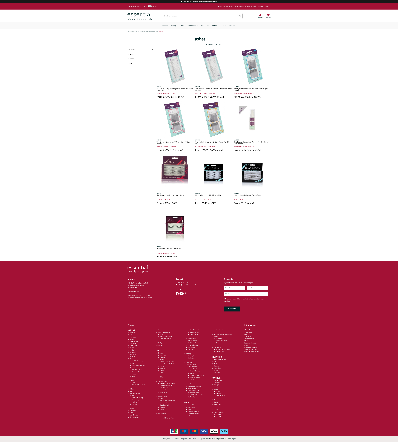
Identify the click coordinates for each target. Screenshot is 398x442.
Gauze (192, 373)
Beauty (174, 26)
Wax (133, 363)
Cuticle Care (220, 351)
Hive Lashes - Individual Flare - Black (170, 195)
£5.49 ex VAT (171, 97)
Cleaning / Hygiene (166, 339)
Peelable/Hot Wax (168, 418)
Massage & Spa (162, 381)
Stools (218, 391)
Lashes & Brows (136, 370)
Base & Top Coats (221, 341)
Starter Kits (189, 362)
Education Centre (250, 343)
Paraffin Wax (194, 334)
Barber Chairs (220, 396)
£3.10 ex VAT (167, 257)
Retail (161, 373)
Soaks (189, 409)
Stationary (135, 402)
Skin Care (135, 404)
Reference (133, 411)
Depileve (133, 350)
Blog (245, 334)
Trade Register (249, 339)
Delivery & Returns (250, 347)
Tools (133, 376)
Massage (134, 374)
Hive (131, 359)
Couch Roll (193, 369)
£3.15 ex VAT (167, 203)
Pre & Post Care (193, 343)
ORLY (131, 391)
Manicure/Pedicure (166, 336)
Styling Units (218, 380)
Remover (163, 407)
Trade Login (248, 336)
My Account (248, 341)
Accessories (163, 390)
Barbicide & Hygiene (194, 386)
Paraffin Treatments (138, 365)
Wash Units (217, 404)
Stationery (191, 384)
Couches (216, 400)
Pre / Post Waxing (137, 361)
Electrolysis (191, 349)
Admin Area (179, 439)
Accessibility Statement (210, 439)
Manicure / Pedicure (138, 372)
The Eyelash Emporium (165, 343)
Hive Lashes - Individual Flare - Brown (248, 195)
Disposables (192, 338)
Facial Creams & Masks (167, 364)
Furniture (205, 26)
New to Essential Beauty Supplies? (243, 6)
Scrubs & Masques (193, 411)
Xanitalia (160, 345)
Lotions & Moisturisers (167, 362)
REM (131, 413)
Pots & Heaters (192, 341)
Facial (133, 367)
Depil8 (132, 348)
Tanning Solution (193, 356)
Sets (189, 416)
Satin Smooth (134, 415)
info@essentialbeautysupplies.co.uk (189, 285)
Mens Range (136, 400)
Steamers (217, 372)
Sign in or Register (136, 6)
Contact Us (248, 332)
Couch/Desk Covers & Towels (197, 395)
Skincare (160, 353)
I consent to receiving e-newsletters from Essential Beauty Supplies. (244, 300)
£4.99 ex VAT (248, 97)
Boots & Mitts (192, 388)
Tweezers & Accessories (167, 403)
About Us (247, 330)
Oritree (132, 389)
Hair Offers (217, 416)
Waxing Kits (191, 347)
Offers (215, 26)
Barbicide (133, 337)
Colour (218, 343)
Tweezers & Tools (193, 393)
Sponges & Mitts (195, 377)
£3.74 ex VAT (247, 150)
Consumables (192, 367)
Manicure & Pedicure (192, 405)
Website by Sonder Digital (227, 439)
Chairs (216, 389)
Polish (216, 336)
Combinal (133, 343)
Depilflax (133, 352)
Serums (162, 368)
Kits (161, 375)
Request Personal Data (251, 352)
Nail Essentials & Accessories (223, 334)
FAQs (246, 345)
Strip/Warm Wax (195, 330)
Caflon (132, 339)
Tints (161, 398)
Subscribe (232, 309)
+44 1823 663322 (183, 283)
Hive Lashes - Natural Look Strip (169, 249)
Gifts (161, 377)
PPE (215, 362)
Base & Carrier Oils (166, 385)
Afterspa (132, 333)
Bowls (190, 418)
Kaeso (131, 380)
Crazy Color (133, 346)
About (223, 26)
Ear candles (163, 392)
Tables (216, 402)
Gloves (192, 380)
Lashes (159, 87)
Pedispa (218, 393)
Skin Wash (163, 355)
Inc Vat (154, 6)
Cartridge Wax (194, 332)
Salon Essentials (191, 364)
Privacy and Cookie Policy (192, 439)
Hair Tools (133, 354)
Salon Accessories (193, 390)
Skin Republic (134, 417)
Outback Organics (135, 393)
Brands (165, 26)
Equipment (193, 26)
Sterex (160, 330)
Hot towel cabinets (220, 359)
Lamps (216, 370)
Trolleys (216, 385)
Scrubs (162, 366)
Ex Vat (145, 6)
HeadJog (132, 356)
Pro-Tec (132, 408)
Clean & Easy (134, 341)
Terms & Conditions (250, 349)
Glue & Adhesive (165, 405)
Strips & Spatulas (193, 345)
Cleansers (163, 357)
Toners (162, 359)
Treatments (191, 407)
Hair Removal (162, 414)
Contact (232, 26)
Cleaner (216, 366)
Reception (217, 382)
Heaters (216, 364)
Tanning (188, 354)
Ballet (131, 335)
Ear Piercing (191, 397)
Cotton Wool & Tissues (197, 375)
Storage (216, 387)
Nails (182, 26)
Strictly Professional (164, 332)
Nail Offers (217, 414)
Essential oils (164, 388)
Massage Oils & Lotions (167, 383)
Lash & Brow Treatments (167, 401)
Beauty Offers (218, 412)
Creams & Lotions (193, 414)
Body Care (163, 370)
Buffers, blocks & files (223, 349)
